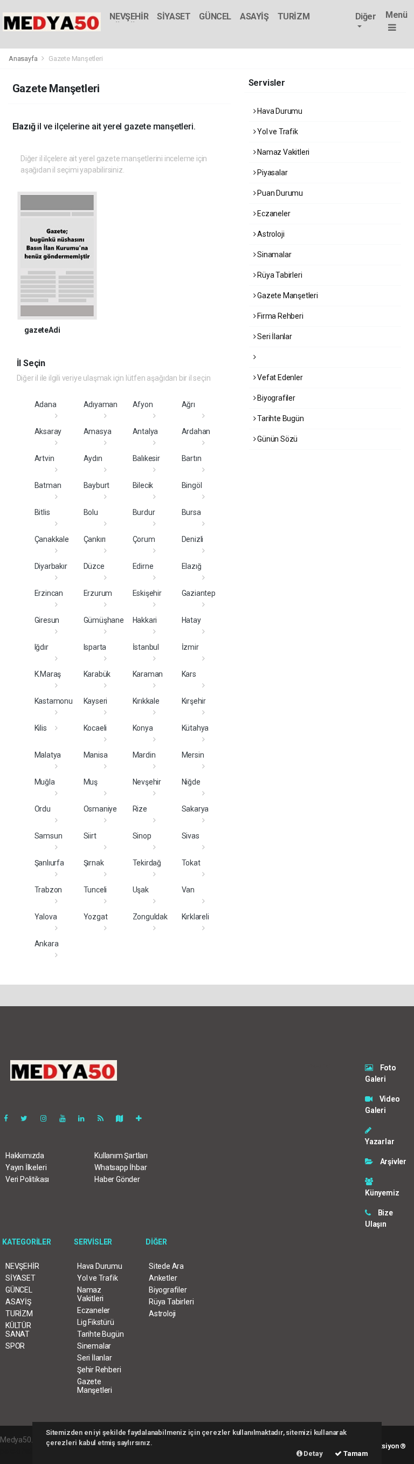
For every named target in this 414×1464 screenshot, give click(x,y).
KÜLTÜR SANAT (18, 1329)
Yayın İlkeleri (25, 1167)
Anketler (163, 1278)
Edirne (143, 566)
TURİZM (294, 16)
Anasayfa (24, 58)
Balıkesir (146, 458)
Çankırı (95, 539)
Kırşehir (194, 701)
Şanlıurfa (49, 862)
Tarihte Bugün (279, 418)
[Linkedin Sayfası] (85, 1118)
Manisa (96, 755)
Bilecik (143, 485)
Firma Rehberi (279, 316)
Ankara (46, 943)
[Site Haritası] (124, 1118)
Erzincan (48, 593)
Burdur (144, 512)
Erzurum (98, 593)
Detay (312, 1453)
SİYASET (173, 16)
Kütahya (195, 728)
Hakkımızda (24, 1155)
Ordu (42, 809)
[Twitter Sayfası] (28, 1118)
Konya (143, 728)
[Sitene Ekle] (143, 1118)
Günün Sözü (277, 439)
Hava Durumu (279, 111)
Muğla (44, 782)
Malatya (47, 755)
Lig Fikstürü (95, 1322)
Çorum (144, 539)
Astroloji (270, 234)
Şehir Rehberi (99, 1369)
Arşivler (392, 1161)
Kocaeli (95, 728)
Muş (91, 782)
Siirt (90, 835)
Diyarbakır (50, 566)
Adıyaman (101, 404)
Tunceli (95, 889)
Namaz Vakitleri (282, 152)
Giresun (47, 620)
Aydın (93, 458)
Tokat (191, 862)
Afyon (143, 404)
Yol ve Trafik (277, 131)
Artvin (44, 458)
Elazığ (192, 566)
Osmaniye (100, 809)
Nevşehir (147, 782)
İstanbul (146, 647)
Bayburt (97, 485)
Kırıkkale (146, 701)
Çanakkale (51, 539)
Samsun (48, 835)
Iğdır (41, 647)
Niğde (191, 782)
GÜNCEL (215, 16)
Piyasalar (271, 172)
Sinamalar (273, 254)
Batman (47, 485)
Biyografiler (275, 398)
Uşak (141, 889)
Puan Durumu (279, 193)
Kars (189, 674)
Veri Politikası (27, 1179)
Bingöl (192, 485)
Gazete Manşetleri (287, 295)
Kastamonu (53, 701)
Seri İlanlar (274, 336)
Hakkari (145, 620)
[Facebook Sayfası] (10, 1118)
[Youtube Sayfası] (66, 1118)
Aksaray (48, 431)
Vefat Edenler (279, 377)
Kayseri (96, 701)
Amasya (98, 431)
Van (188, 889)
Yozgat (96, 916)
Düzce (94, 566)
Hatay (191, 620)
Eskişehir (147, 593)
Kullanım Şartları (121, 1155)
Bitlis (42, 512)
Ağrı (188, 404)
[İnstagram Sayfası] (48, 1118)
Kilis (40, 728)
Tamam (355, 1453)
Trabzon (48, 889)
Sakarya (195, 809)
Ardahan (196, 431)
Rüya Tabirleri (279, 275)
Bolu (91, 512)
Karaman (148, 674)
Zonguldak (150, 916)
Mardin (144, 755)
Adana (45, 404)
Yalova (45, 916)
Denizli (193, 539)
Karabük (97, 674)
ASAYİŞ (254, 16)
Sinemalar (94, 1346)
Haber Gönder (117, 1179)
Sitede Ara (166, 1266)
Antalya (145, 431)
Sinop (142, 835)
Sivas (190, 835)
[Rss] (105, 1118)
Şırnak (94, 862)
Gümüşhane (104, 620)
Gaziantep (199, 593)
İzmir (190, 647)
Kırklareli (195, 916)
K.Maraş (47, 674)
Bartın (192, 458)
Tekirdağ (147, 862)
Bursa (191, 512)
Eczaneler (273, 213)
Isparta (95, 647)
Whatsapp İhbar (120, 1167)
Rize (140, 809)
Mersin (193, 755)
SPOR (15, 1346)
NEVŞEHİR (128, 16)
